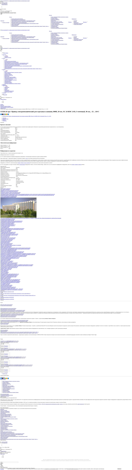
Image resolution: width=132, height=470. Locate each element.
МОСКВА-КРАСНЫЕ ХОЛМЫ (6, 286)
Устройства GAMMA (55, 27)
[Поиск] (1, 14)
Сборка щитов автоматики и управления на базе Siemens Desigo (22, 21)
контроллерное (22, 164)
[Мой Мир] (8, 114)
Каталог (50, 15)
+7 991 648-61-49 (4, 3)
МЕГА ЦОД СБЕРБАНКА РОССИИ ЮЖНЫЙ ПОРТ (9, 280)
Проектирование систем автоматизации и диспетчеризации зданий (23, 20)
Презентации (76, 22)
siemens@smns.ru (4, 4)
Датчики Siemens (54, 17)
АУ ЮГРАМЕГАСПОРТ (4, 227)
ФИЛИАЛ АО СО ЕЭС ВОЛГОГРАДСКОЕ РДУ (9, 191)
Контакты (85, 22)
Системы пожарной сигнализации (57, 24)
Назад (7, 55)
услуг (27, 158)
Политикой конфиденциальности (73, 468)
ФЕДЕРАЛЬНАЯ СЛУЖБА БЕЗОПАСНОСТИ (8, 267)
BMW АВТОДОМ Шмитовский (6, 244)
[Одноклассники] (6, 114)
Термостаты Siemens (54, 25)
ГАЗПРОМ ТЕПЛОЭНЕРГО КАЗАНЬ (7, 220)
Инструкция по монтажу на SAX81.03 (7, 299)
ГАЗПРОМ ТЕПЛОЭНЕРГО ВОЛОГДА (7, 225)
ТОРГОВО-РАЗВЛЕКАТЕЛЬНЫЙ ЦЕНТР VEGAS (9, 258)
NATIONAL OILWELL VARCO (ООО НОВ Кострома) (10, 193)
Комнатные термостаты (55, 19)
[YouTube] (3, 102)
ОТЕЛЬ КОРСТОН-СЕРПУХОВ (6, 240)
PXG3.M (43, 404)
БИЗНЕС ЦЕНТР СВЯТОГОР (5, 269)
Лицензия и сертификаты (4, 411)
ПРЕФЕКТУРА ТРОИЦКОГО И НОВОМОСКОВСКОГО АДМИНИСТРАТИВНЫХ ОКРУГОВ (17, 254)
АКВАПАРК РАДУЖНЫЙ (5, 260)
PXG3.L (40, 404)
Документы (4, 120)
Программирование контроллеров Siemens (7, 309)
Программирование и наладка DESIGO (18, 19)
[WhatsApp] (5, 114)
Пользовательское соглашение (5, 414)
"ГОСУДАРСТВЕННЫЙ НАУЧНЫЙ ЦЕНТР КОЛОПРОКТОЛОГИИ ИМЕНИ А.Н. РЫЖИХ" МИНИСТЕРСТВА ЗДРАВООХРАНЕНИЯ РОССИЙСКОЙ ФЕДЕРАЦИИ (30, 218)
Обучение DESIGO (14, 25)
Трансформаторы (54, 26)
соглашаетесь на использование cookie (51, 468)
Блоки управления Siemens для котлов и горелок (59, 32)
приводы (79, 164)
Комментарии (4, 373)
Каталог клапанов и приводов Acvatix (7, 291)
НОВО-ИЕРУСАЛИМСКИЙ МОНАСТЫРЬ (8, 276)
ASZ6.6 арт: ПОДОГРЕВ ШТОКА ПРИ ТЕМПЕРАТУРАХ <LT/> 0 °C (12, 357)
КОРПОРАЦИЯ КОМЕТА (5, 242)
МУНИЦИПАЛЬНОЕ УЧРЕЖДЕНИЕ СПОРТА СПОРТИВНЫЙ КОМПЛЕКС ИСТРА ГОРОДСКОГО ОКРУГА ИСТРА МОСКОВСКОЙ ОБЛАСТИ (27, 195)
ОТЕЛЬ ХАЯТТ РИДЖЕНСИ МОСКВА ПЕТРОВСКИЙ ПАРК (11, 252)
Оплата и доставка (6, 22)
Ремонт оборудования (15, 24)
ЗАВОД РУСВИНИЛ (4, 273)
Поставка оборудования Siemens (17, 18)
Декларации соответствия (78, 23)
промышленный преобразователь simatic (52, 404)
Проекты (70, 22)
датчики (73, 164)
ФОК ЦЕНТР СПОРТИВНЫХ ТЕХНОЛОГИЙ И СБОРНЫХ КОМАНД (13, 256)
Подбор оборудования (78, 24)
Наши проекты (3, 413)
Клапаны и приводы (54, 18)
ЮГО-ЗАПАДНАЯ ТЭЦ (4, 236)
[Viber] (4, 114)
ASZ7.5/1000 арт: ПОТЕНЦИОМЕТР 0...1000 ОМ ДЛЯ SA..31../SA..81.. (13, 349)
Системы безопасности (55, 23)
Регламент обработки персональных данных (8, 416)
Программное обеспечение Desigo (57, 22)
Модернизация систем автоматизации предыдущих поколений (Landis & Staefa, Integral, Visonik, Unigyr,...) (30, 26)
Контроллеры (53, 20)
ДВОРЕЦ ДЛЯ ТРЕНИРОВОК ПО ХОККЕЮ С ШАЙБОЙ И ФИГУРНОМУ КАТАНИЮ (16, 265)
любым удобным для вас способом (24, 162)
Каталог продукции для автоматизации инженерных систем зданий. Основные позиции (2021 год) (17, 295)
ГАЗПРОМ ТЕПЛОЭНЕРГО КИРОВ (7, 223)
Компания (2, 20)
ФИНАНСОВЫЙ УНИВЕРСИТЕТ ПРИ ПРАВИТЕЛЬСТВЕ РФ (11, 229)
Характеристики (5, 118)
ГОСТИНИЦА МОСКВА (4, 284)
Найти (2, 463)
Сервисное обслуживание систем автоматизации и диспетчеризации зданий (24, 23)
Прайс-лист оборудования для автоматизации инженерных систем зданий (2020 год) (15, 293)
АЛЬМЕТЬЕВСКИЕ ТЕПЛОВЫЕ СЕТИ (7, 233)
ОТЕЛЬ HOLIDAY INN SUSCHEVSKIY (7, 238)
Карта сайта (2, 454)
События (75, 20)
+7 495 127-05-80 (4, 2)
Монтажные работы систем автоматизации (19, 22)
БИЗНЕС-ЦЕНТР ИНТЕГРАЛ (5, 247)
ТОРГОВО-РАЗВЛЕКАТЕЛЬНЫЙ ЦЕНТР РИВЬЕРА (9, 282)
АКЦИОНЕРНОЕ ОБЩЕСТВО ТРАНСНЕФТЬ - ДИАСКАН (11, 289)
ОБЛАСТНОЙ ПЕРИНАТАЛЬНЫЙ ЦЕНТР (8, 197)
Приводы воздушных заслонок (56, 21)
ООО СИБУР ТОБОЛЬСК (5, 189)
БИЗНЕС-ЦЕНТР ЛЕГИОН (5, 278)
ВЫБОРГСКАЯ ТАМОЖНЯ (5, 231)
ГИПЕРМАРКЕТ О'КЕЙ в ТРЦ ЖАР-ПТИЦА (8, 263)
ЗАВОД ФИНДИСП (4, 271)
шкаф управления (80, 404)
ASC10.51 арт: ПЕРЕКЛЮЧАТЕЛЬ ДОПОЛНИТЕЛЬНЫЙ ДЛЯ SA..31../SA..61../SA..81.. (16, 365)
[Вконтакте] (3, 101)
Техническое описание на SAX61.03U (7, 297)
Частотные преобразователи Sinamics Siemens (59, 28)
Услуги (10, 17)
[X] (2, 114)
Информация (74, 18)
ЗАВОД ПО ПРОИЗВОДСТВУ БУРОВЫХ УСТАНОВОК (10, 245)
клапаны (76, 164)
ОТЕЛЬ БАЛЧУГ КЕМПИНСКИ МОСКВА (8, 250)
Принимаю (119, 468)
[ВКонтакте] (1, 114)
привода (61, 404)
